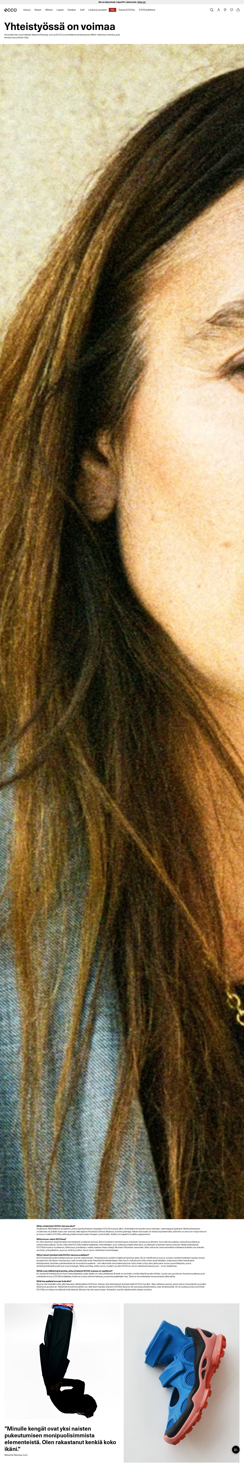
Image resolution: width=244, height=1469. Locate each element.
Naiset (38, 9)
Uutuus (26, 9)
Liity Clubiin (112, 2)
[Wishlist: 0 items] (231, 10)
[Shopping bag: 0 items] (238, 10)
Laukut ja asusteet (97, 9)
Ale (112, 9)
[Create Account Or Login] (218, 10)
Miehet (49, 9)
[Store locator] (225, 10)
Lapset (60, 9)
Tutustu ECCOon (126, 9)
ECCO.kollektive (147, 9)
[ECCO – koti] (10, 10)
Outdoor (72, 9)
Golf (82, 9)
